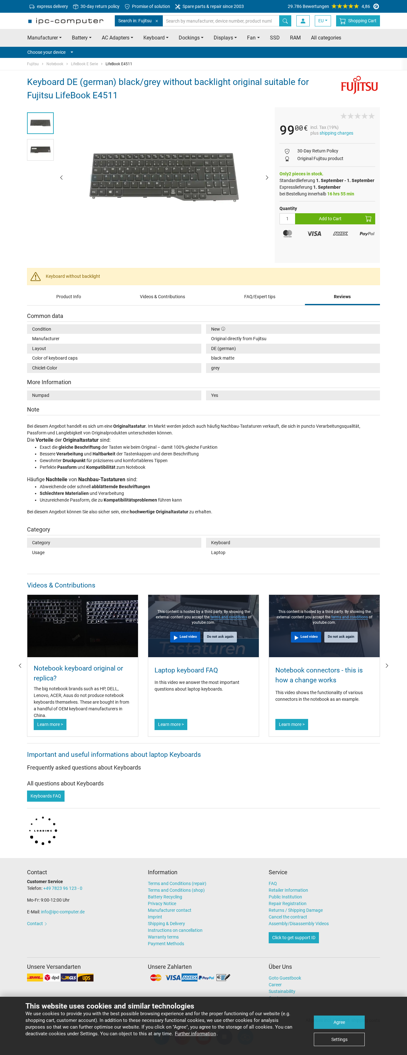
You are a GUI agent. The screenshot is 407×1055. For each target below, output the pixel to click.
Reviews (342, 296)
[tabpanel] (164, 177)
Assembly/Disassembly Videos (299, 923)
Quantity (288, 208)
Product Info (68, 296)
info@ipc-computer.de (63, 911)
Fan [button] (251, 38)
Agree (339, 1022)
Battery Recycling (165, 896)
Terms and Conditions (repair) (177, 883)
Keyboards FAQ (46, 795)
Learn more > (50, 724)
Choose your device (46, 52)
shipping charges (336, 133)
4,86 (329, 6)
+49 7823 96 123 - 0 (62, 888)
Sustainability (282, 991)
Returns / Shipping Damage (296, 910)
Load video (188, 637)
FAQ (273, 883)
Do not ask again (220, 637)
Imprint (155, 916)
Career (275, 984)
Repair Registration (288, 903)
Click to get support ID (293, 937)
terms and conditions (228, 617)
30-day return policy (99, 6)
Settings (339, 1039)
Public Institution (285, 896)
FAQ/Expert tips (259, 296)
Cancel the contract (288, 916)
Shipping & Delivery (166, 923)
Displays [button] (223, 38)
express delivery (52, 6)
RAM (295, 38)
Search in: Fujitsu (135, 20)
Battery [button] (80, 38)
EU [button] (321, 20)
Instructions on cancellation (175, 930)
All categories (326, 38)
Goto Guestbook (285, 978)
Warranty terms (163, 936)
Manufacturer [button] (42, 38)
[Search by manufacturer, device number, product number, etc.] (285, 20)
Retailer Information (288, 890)
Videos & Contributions (162, 296)
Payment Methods (166, 943)
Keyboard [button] (154, 38)
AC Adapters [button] (115, 38)
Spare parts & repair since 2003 (213, 6)
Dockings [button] (189, 38)
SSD (275, 38)
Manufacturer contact (169, 910)
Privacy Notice (162, 903)
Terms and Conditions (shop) (176, 890)
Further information (195, 1034)
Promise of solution (150, 6)
